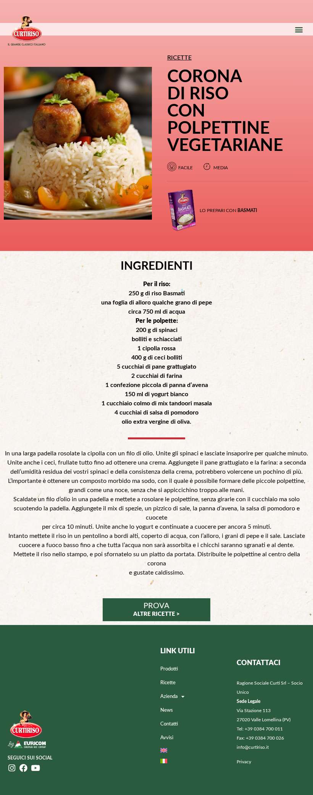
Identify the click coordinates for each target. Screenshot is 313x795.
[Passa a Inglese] (194, 750)
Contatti (169, 724)
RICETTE (179, 58)
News (166, 710)
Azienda (168, 696)
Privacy (244, 761)
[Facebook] (23, 768)
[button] (299, 29)
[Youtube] (35, 768)
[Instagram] (12, 768)
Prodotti (169, 669)
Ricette (168, 682)
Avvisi (166, 737)
